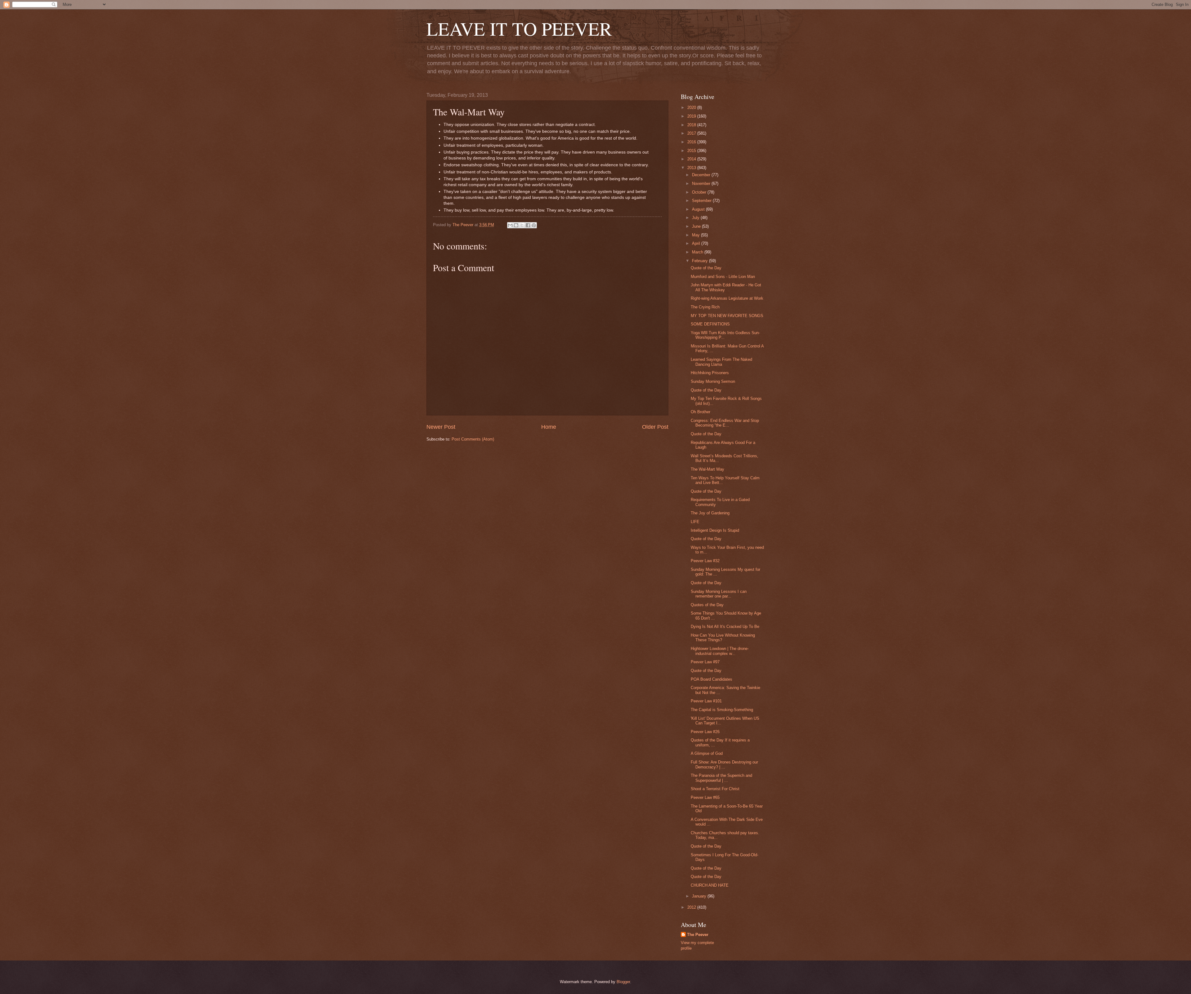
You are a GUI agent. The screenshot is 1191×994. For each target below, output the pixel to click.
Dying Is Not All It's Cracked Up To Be (725, 626)
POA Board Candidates (711, 679)
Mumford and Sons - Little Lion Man (723, 276)
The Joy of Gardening (710, 513)
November (701, 183)
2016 (692, 142)
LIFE (695, 521)
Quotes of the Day (707, 604)
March (698, 252)
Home (548, 427)
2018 (692, 125)
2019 (692, 116)
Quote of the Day (706, 268)
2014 (692, 159)
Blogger (623, 981)
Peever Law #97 (705, 662)
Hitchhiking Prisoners (710, 372)
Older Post (655, 427)
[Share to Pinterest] (534, 225)
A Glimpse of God (707, 753)
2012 (692, 907)
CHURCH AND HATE (710, 885)
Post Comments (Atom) (473, 439)
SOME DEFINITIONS (710, 324)
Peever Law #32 (705, 560)
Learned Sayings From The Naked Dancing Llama (721, 361)
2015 (692, 150)
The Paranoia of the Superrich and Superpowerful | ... (721, 777)
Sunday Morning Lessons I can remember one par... (719, 593)
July (696, 217)
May (696, 235)
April (696, 243)
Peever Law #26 (705, 731)
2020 (692, 107)
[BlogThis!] (516, 225)
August (699, 209)
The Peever (697, 934)
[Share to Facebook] (528, 225)
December (701, 174)
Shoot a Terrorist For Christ (715, 788)
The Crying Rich (705, 307)
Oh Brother (700, 412)
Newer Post (440, 427)
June (697, 226)
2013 (692, 167)
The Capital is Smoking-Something (722, 709)
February (700, 260)
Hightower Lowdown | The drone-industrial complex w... (720, 651)
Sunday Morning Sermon (713, 381)
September (702, 200)
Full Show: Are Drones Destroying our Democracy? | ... (724, 764)
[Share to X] (522, 225)
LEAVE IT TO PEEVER (519, 28)
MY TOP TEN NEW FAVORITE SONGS (727, 315)
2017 (692, 133)
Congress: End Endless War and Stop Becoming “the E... (725, 423)
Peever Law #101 (706, 701)
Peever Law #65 (705, 797)
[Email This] (510, 225)
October (699, 192)
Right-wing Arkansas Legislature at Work (727, 298)
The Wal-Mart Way (707, 469)
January (699, 896)
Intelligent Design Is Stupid (715, 530)
